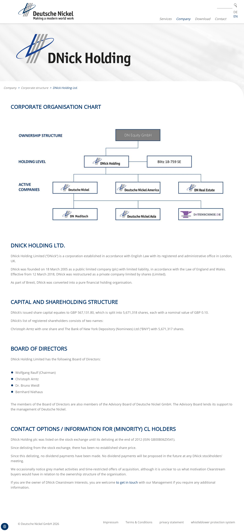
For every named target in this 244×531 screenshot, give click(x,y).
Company (183, 19)
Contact (220, 19)
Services (165, 19)
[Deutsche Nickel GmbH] (46, 12)
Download (202, 19)
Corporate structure (34, 88)
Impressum (110, 522)
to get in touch (127, 482)
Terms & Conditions (139, 522)
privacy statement (172, 522)
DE (235, 12)
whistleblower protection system (213, 522)
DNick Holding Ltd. (65, 88)
